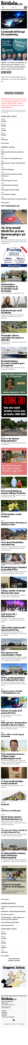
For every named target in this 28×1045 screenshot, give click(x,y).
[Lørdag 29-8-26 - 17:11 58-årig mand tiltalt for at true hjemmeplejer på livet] (14, 217)
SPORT (2, 512)
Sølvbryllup (4, 139)
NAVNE (2, 137)
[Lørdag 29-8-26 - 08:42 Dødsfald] (14, 796)
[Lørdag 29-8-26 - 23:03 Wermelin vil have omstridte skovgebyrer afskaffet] (14, 327)
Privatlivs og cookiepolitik (8, 1017)
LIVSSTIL (4, 463)
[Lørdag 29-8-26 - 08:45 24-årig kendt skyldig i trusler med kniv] (14, 772)
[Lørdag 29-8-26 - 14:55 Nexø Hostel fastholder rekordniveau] (14, 533)
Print (9, 72)
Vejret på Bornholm (14, 958)
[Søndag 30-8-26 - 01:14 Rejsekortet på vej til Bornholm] (14, 302)
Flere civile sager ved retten (9, 180)
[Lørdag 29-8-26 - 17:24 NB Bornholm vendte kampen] (14, 505)
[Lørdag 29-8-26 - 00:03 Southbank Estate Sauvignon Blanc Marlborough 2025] (14, 456)
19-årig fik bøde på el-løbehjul (9, 185)
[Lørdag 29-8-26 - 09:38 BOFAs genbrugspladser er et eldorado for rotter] (14, 669)
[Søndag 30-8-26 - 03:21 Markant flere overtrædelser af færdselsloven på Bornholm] (14, 276)
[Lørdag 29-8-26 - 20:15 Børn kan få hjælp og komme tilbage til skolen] (14, 482)
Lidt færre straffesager (7, 169)
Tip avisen (4, 1015)
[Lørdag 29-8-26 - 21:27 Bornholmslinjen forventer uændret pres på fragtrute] (14, 352)
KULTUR (2, 611)
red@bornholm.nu (5, 1007)
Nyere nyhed (9, 93)
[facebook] (14, 1020)
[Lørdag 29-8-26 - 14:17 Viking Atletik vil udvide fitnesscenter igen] (14, 582)
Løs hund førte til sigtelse (8, 194)
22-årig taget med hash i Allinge (10, 189)
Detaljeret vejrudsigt (14, 960)
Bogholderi (4, 1013)
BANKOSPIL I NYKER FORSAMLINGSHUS (13, 911)
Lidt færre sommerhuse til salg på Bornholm (14, 199)
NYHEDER (3, 224)
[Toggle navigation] (3, 7)
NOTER (2, 150)
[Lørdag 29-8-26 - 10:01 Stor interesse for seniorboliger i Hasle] (14, 644)
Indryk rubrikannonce (7, 925)
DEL (3, 72)
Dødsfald (3, 121)
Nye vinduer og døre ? (7, 914)
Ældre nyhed (19, 93)
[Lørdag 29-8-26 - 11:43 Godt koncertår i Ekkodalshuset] (14, 605)
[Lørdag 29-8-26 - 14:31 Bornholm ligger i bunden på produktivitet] (14, 558)
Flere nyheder (5, 143)
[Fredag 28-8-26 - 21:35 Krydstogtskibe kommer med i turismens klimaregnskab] (14, 844)
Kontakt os (4, 1012)
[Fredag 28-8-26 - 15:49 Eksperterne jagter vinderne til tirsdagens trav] (14, 875)
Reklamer (4, 1010)
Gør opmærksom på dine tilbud (10, 922)
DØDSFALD (3, 119)
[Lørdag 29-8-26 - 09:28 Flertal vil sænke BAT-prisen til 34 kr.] (14, 702)
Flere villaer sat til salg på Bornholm (11, 158)
